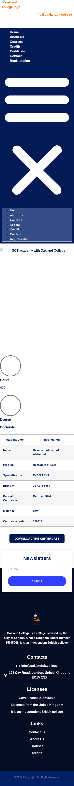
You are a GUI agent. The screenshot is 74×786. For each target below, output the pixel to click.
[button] (37, 135)
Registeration (20, 60)
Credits (15, 224)
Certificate (17, 229)
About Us (16, 215)
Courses (16, 219)
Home (14, 210)
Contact (16, 234)
